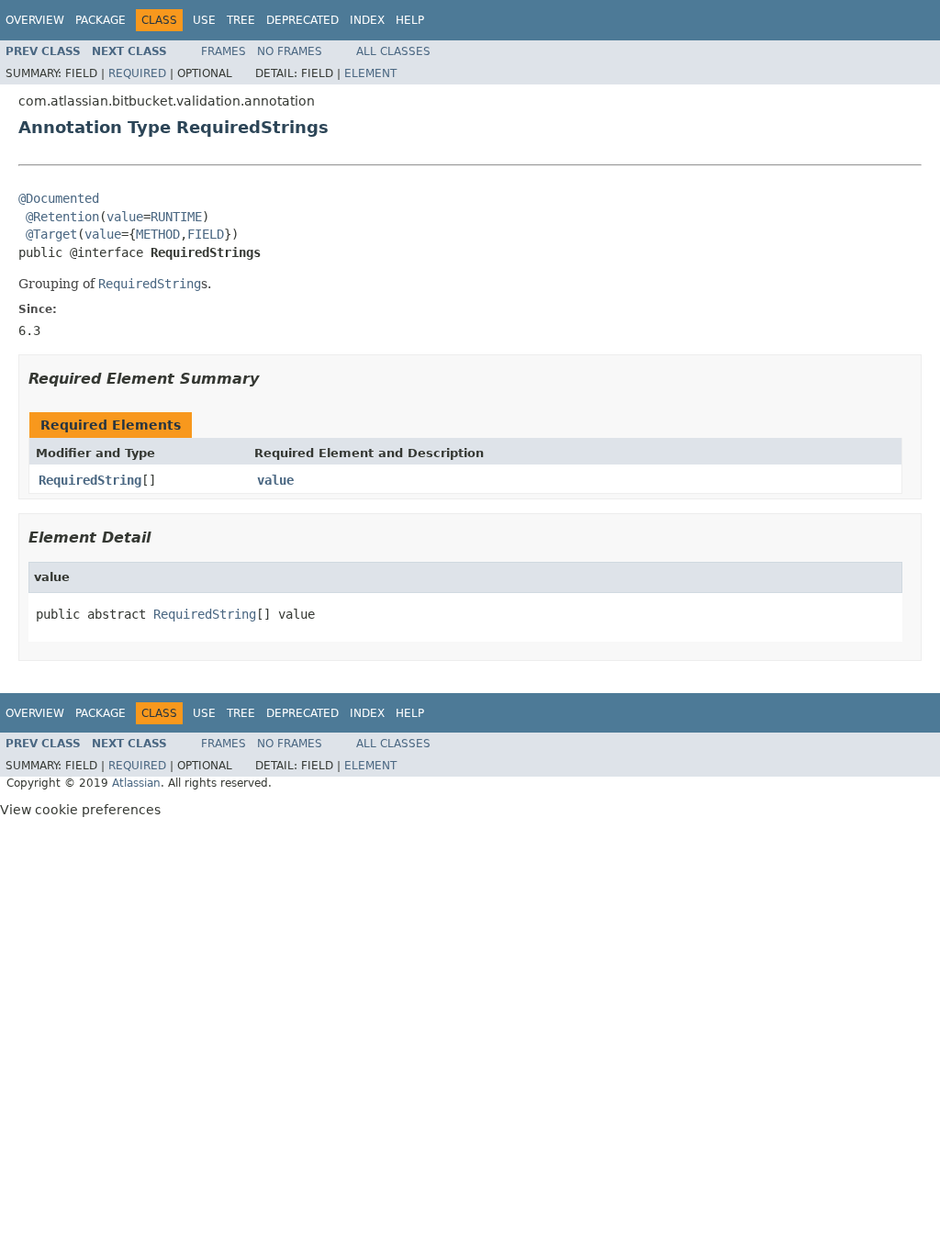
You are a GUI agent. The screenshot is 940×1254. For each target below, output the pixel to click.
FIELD (205, 234)
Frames (223, 51)
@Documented (58, 198)
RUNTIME (176, 216)
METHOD (158, 234)
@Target (51, 234)
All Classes (393, 51)
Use (204, 20)
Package (100, 20)
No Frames (289, 51)
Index (367, 20)
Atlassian (136, 783)
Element (370, 73)
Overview (35, 20)
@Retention (62, 216)
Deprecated (302, 20)
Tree (241, 20)
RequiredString (90, 480)
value (124, 216)
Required (137, 73)
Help (410, 20)
